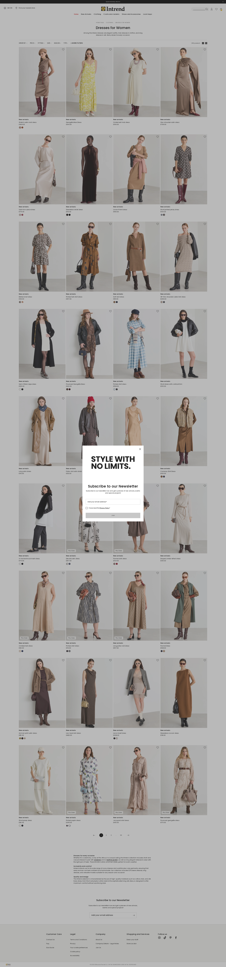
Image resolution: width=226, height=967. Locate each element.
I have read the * (99, 508)
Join (113, 515)
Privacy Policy (104, 508)
